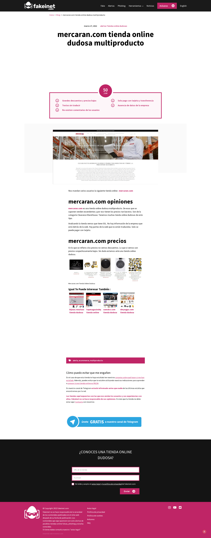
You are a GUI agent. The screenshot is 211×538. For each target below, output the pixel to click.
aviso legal (96, 484)
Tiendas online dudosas (117, 26)
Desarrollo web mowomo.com (53, 534)
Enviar (127, 491)
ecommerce (84, 360)
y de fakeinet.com (105, 484)
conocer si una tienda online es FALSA (83, 383)
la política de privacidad (112, 484)
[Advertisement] (105, 66)
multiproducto (96, 360)
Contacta (79, 402)
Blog (58, 15)
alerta (75, 360)
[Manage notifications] (204, 532)
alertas (103, 26)
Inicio (51, 15)
